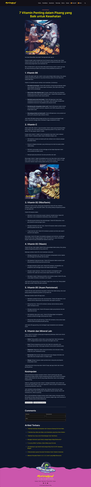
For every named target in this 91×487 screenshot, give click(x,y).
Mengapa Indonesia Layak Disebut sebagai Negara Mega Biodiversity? (44, 439)
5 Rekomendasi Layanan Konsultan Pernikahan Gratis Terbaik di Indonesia (45, 452)
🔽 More (80, 3)
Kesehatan (51, 3)
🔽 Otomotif (73, 3)
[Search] (85, 3)
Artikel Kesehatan (45, 9)
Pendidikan (45, 3)
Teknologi (58, 3)
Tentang (36, 481)
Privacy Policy (49, 481)
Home (39, 3)
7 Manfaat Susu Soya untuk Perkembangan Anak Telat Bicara (42, 435)
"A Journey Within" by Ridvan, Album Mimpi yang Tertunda (41, 443)
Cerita (40, 481)
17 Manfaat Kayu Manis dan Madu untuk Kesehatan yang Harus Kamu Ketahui (46, 432)
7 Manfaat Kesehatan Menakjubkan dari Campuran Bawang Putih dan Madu (45, 428)
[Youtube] (48, 483)
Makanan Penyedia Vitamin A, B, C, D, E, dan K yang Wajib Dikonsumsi (44, 455)
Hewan (67, 3)
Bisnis (63, 3)
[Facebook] (43, 483)
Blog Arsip (44, 481)
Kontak (54, 481)
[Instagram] (45, 483)
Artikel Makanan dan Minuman (39, 402)
